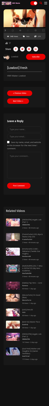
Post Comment (19, 186)
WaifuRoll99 (26, 273)
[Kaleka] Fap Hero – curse (32, 283)
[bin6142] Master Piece (31, 322)
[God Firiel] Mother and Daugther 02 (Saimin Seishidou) (31, 351)
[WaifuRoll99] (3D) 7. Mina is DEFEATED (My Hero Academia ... (32, 268)
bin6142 (25, 325)
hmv (27, 36)
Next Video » (18, 101)
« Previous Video (19, 93)
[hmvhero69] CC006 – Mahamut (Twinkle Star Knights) (31, 251)
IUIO (23, 312)
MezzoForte (26, 300)
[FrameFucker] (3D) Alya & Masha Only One (32, 235)
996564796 (26, 225)
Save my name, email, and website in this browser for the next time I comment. (24, 145)
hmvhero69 (26, 256)
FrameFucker (27, 239)
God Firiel (25, 356)
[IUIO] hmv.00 (27, 309)
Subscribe (35, 57)
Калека (25, 286)
